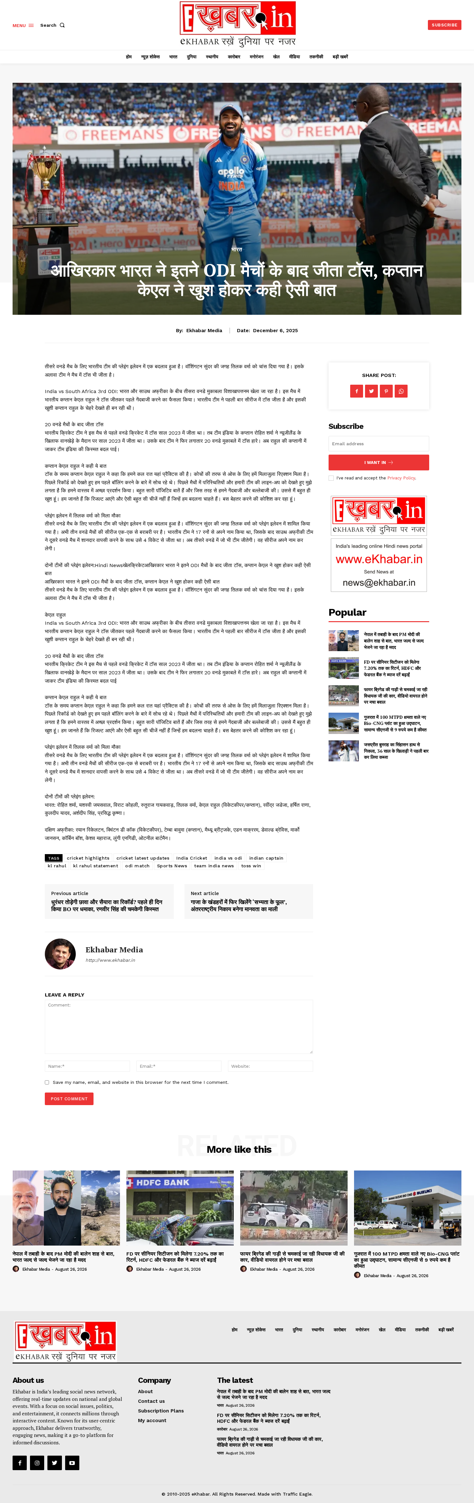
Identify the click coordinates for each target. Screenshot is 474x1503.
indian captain (266, 858)
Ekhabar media (204, 330)
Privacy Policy (401, 478)
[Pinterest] (386, 391)
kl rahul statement (95, 865)
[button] (53, 25)
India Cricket (191, 858)
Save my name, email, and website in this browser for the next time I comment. (141, 1082)
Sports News (172, 865)
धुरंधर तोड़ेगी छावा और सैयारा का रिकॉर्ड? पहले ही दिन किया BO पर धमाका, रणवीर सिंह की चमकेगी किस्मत (106, 905)
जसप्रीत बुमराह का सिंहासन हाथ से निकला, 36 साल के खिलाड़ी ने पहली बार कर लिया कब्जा (396, 750)
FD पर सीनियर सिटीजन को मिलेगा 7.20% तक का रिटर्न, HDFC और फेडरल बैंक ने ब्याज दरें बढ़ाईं (392, 668)
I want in (375, 462)
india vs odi (228, 858)
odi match (137, 865)
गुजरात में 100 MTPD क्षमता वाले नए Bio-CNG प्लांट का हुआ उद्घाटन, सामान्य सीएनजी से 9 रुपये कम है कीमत (395, 723)
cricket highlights (88, 858)
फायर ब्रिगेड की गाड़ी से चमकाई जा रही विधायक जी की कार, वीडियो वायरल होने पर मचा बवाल (395, 695)
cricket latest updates (142, 858)
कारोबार (222, 1429)
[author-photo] (17, 1269)
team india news (214, 865)
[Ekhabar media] (60, 954)
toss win (251, 865)
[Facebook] (356, 391)
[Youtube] (72, 1463)
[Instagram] (37, 1463)
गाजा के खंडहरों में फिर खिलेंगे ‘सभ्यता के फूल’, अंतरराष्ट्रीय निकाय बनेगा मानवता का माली (239, 905)
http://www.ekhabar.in (110, 960)
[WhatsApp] (401, 391)
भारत (237, 249)
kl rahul (57, 865)
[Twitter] (371, 391)
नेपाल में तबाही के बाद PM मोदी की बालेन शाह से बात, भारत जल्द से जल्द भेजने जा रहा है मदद (394, 640)
